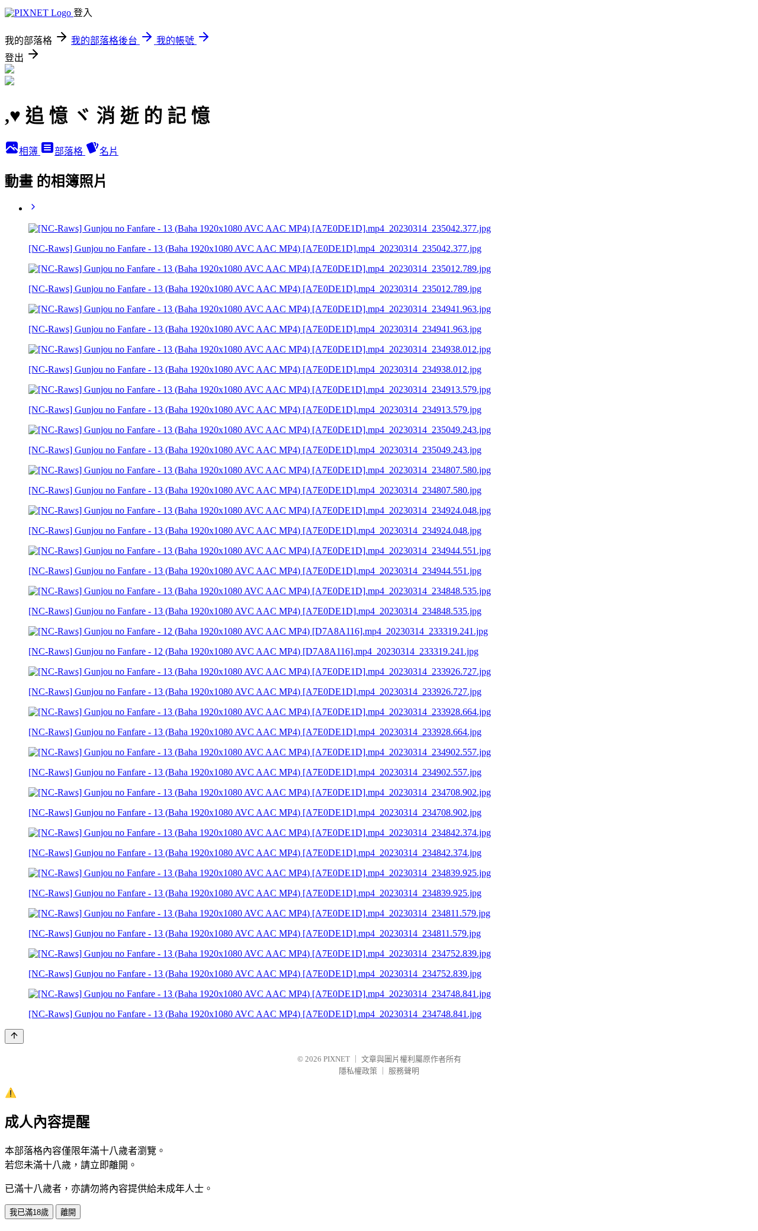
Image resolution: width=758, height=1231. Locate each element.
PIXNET (336, 1058)
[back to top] (14, 1036)
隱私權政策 (358, 1070)
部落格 (69, 151)
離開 (68, 1212)
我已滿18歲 (29, 1212)
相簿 (29, 151)
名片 (108, 151)
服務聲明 (403, 1070)
